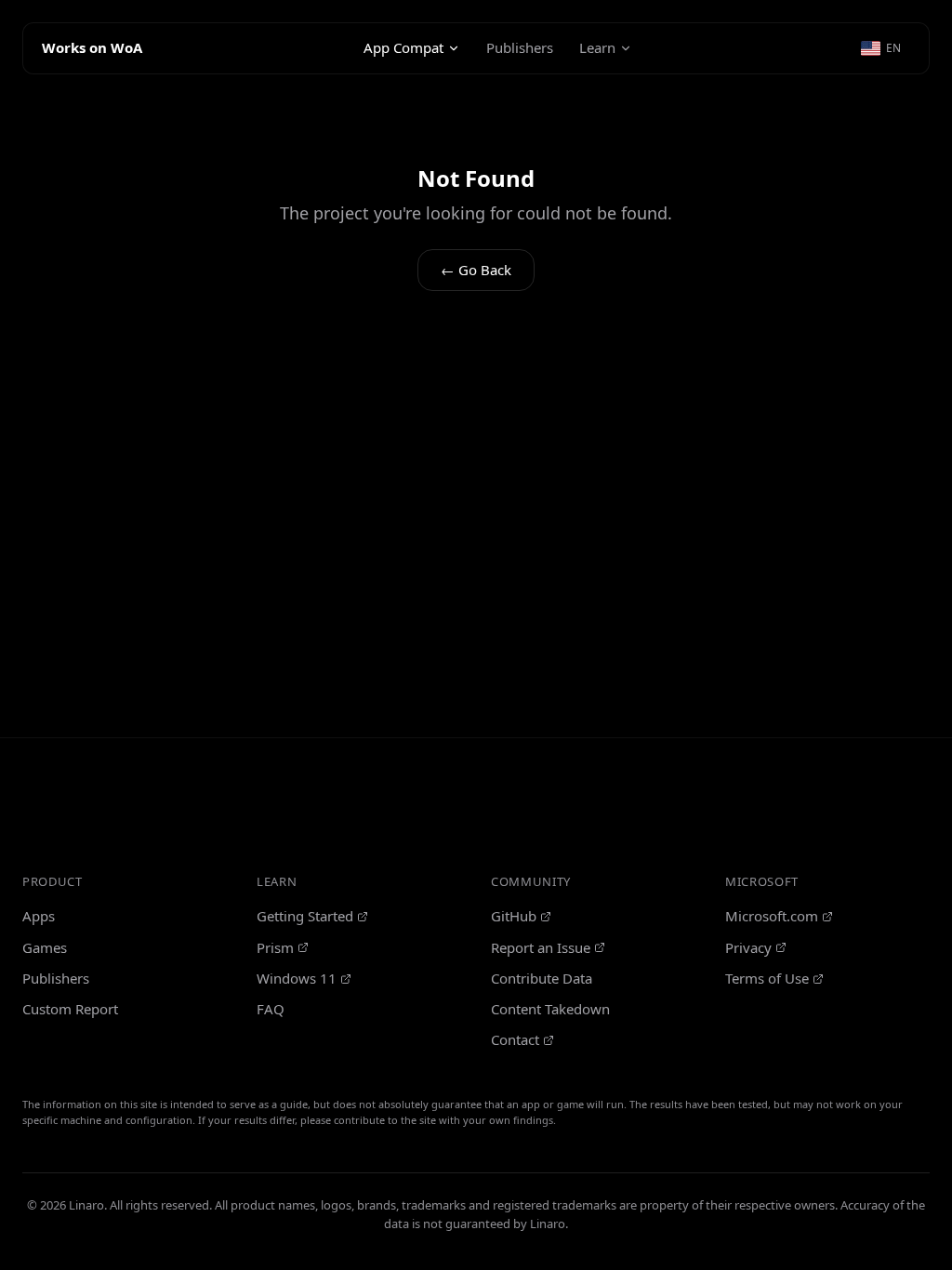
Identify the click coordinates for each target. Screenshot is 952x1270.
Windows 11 (297, 978)
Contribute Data (541, 978)
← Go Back (476, 269)
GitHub (513, 915)
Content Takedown (550, 1008)
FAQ (270, 1008)
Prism (275, 947)
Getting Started (305, 915)
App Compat (403, 47)
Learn (597, 47)
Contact (515, 1039)
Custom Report (70, 1008)
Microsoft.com (771, 915)
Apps (38, 915)
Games (44, 947)
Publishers (519, 47)
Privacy (748, 947)
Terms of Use (767, 978)
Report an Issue (540, 947)
